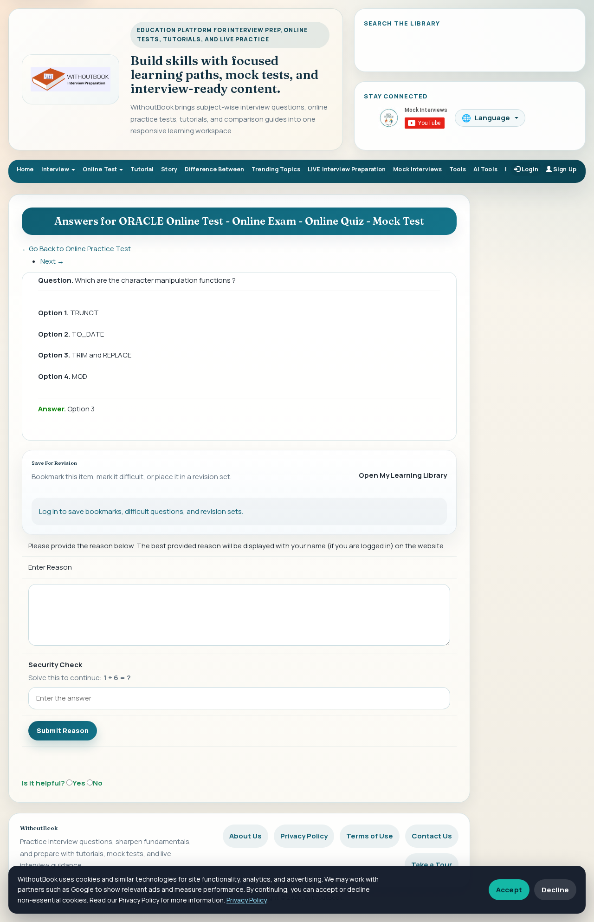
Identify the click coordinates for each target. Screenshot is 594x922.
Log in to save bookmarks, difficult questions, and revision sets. (141, 511)
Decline (555, 890)
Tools (457, 169)
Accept (509, 890)
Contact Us (432, 836)
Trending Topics (276, 169)
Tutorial (142, 169)
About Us (245, 836)
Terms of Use (369, 836)
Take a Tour (431, 865)
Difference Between (214, 169)
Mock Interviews (417, 169)
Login (529, 169)
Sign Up (564, 169)
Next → (52, 261)
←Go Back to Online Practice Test (76, 248)
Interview (56, 169)
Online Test (101, 169)
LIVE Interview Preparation (347, 169)
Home (25, 169)
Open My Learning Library (403, 475)
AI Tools (485, 169)
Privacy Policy (304, 836)
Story (169, 169)
